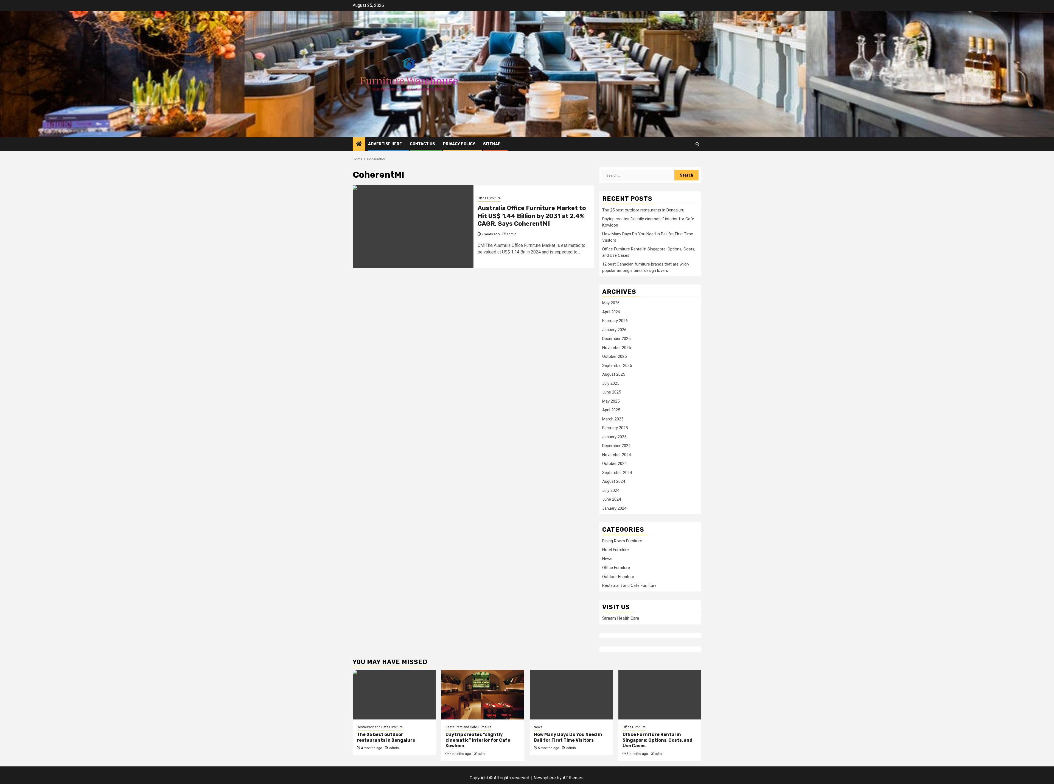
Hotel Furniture (615, 549)
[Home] (359, 144)
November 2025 (616, 347)
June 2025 (611, 392)
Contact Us (422, 144)
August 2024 (613, 481)
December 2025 (616, 338)
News (607, 558)
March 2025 (612, 419)
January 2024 (614, 508)
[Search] (697, 144)
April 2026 (611, 311)
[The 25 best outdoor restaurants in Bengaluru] (394, 694)
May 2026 (610, 302)
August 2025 (613, 374)
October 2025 (614, 356)
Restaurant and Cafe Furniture (629, 585)
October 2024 (614, 463)
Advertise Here (385, 144)
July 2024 (610, 490)
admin (511, 234)
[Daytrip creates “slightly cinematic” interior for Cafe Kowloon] (483, 694)
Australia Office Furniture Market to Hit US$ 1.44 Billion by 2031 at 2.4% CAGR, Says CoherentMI (532, 215)
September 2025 (617, 365)
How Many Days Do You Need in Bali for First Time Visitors (568, 737)
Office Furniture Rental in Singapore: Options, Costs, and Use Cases (658, 740)
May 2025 (610, 401)
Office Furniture (489, 198)
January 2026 (614, 329)
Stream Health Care (620, 618)
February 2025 (615, 427)
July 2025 (610, 383)
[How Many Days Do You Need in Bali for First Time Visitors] (571, 694)
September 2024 (617, 472)
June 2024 (611, 499)
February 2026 (615, 320)
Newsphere (545, 777)
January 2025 (614, 436)
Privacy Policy (459, 144)
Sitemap (492, 144)
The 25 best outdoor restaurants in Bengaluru (643, 210)
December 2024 (616, 445)
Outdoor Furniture (618, 576)
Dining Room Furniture (622, 541)
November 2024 (616, 454)
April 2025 (611, 410)
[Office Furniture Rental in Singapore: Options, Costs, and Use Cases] (660, 694)
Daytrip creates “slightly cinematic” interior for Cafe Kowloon (477, 740)
